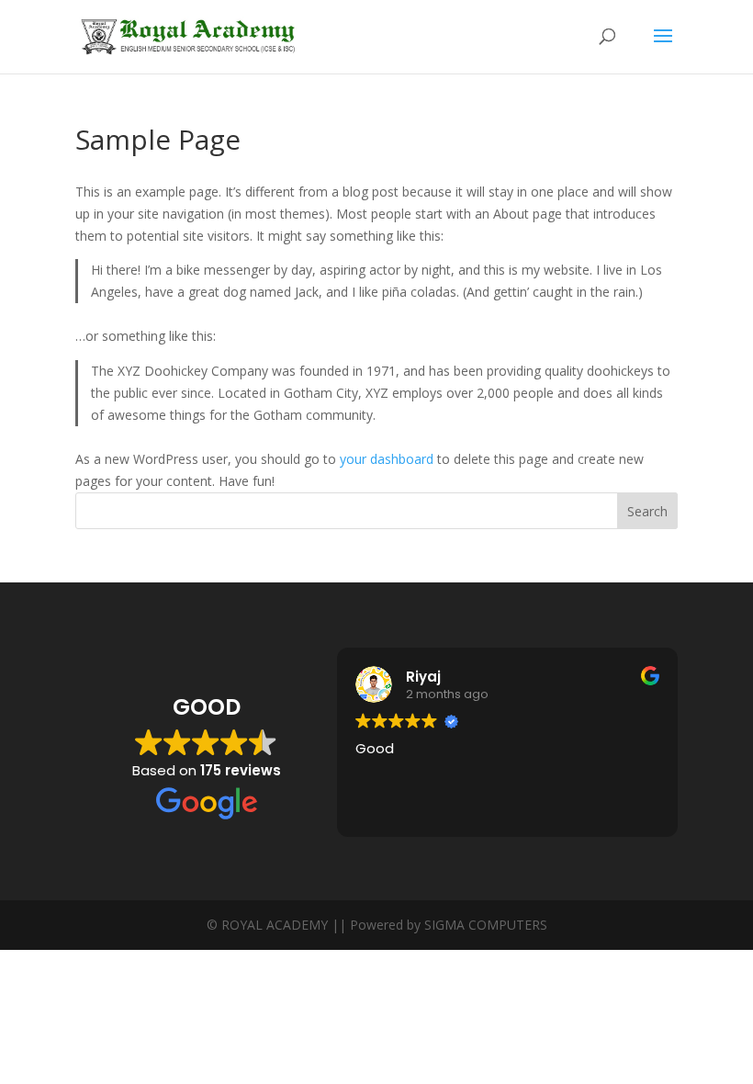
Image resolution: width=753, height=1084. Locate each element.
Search (647, 511)
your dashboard (386, 459)
